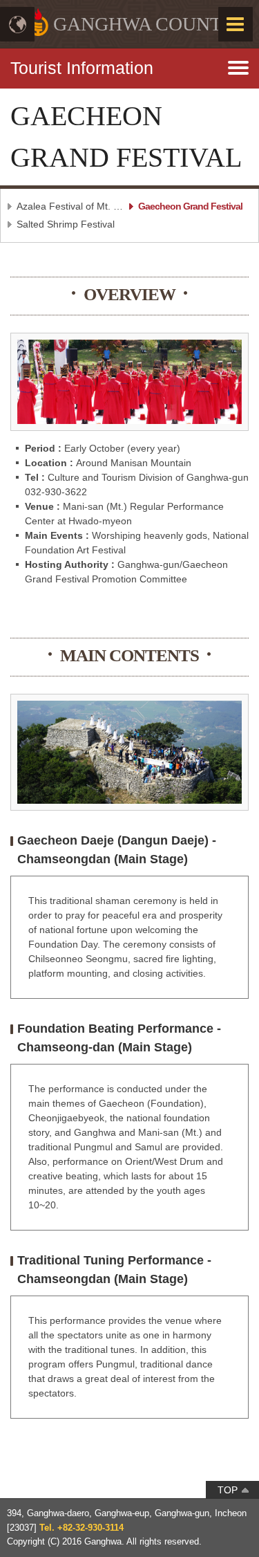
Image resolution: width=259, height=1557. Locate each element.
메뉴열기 (129, 62)
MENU (235, 24)
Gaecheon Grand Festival (190, 206)
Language (17, 24)
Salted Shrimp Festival (66, 224)
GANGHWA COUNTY (144, 24)
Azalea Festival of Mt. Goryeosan (70, 206)
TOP (228, 1489)
